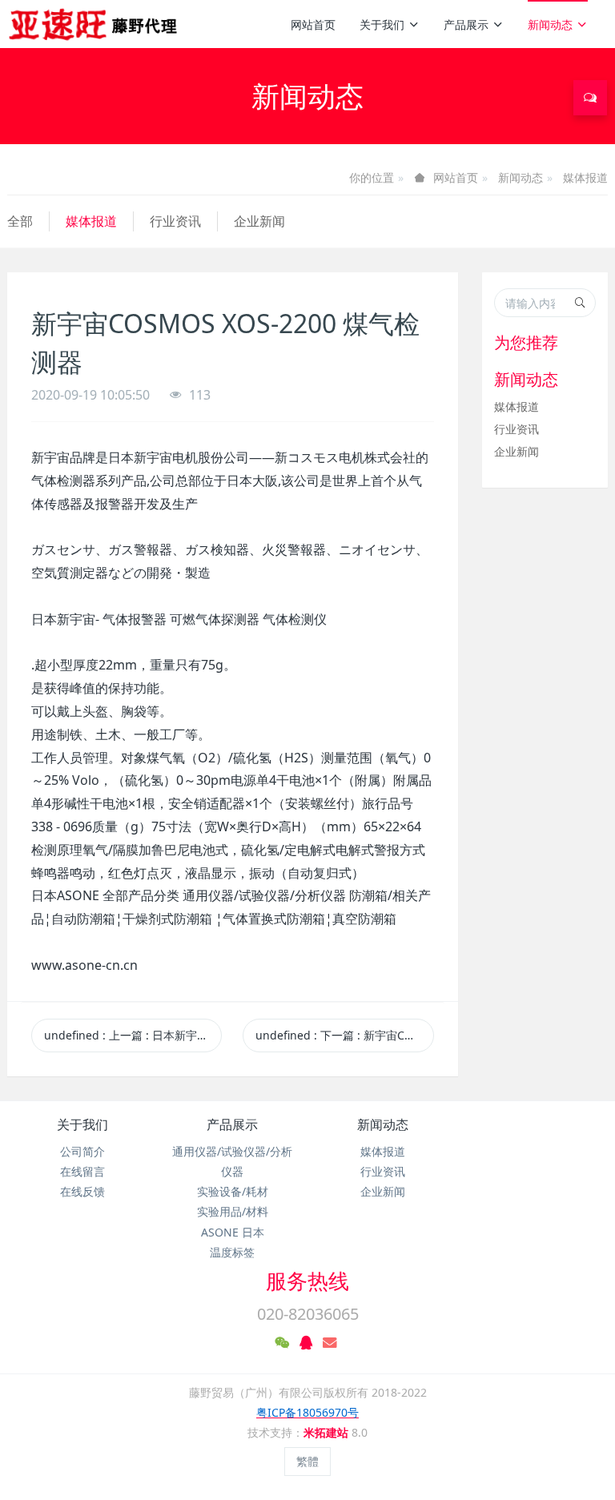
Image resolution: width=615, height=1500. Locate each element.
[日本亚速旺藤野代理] (94, 24)
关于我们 (382, 24)
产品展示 (466, 24)
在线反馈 (82, 1191)
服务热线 (307, 1280)
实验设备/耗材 (232, 1191)
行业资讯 (175, 221)
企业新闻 (259, 221)
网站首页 (313, 24)
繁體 (307, 1461)
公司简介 (82, 1151)
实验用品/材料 (232, 1211)
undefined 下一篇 (344, 1035)
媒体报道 (585, 177)
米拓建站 (327, 1432)
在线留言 (82, 1171)
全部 (20, 221)
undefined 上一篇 (133, 1035)
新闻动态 (550, 24)
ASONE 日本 (232, 1232)
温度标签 (232, 1252)
